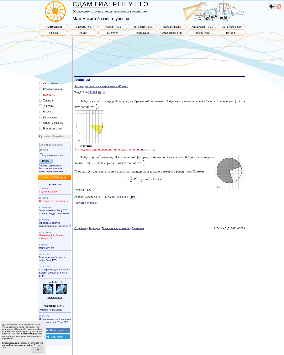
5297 (112, 197)
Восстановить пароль (50, 168)
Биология (113, 32)
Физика (53, 32)
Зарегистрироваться (50, 165)
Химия (83, 32)
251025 (92, 92)
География (142, 32)
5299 (119, 197)
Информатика (83, 26)
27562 (104, 197)
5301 (125, 197)
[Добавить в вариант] (99, 92)
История (231, 32)
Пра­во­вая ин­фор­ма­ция (116, 228)
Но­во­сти (55, 184)
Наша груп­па (57, 330)
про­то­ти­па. (148, 149)
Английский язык (142, 26)
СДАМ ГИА (90, 4)
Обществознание (172, 32)
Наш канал (57, 336)
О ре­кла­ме (138, 228)
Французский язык (201, 26)
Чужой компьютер (53, 155)
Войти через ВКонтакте (51, 171)
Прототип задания (85, 203)
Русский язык (113, 26)
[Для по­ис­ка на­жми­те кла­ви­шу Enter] (54, 136)
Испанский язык (231, 26)
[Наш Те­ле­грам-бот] (61, 293)
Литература (202, 32)
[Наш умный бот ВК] (48, 293)
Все (133, 197)
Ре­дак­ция (94, 228)
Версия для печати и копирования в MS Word (101, 86)
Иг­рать (55, 177)
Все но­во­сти (55, 297)
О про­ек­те (80, 228)
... (130, 197)
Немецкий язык (172, 26)
